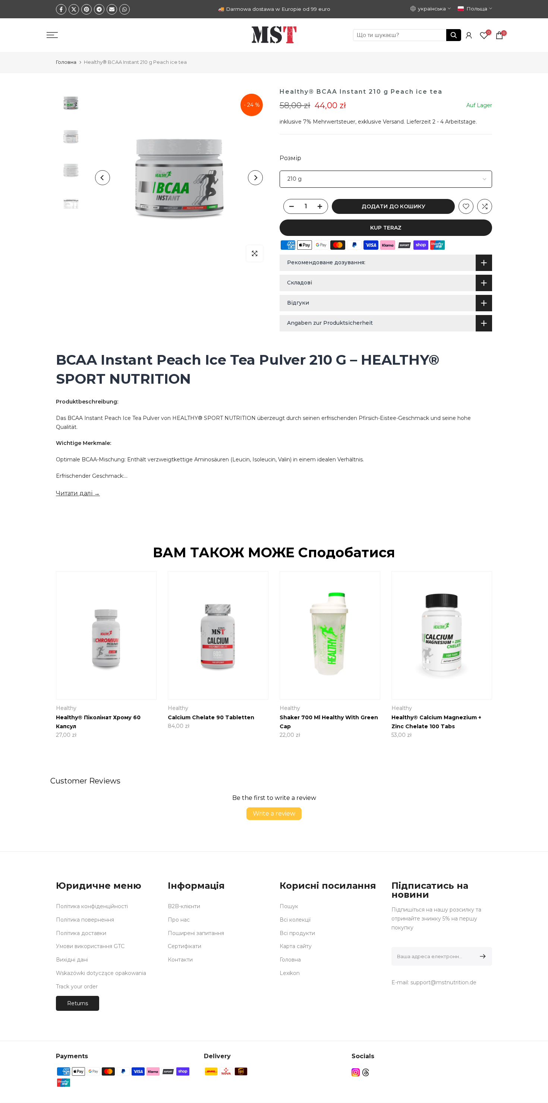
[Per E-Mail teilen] (112, 9)
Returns (77, 1003)
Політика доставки (81, 933)
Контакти (180, 959)
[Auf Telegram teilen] (99, 9)
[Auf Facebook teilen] (61, 9)
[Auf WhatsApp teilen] (124, 9)
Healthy (312, 708)
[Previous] (102, 177)
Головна (66, 62)
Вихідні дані (72, 959)
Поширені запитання (196, 933)
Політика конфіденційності (92, 906)
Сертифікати (184, 946)
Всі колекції (295, 919)
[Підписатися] (481, 956)
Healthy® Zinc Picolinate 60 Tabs (237, 717)
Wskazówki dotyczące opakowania (101, 973)
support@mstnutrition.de (443, 982)
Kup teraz (385, 227)
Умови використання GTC (90, 946)
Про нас (179, 919)
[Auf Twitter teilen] (74, 9)
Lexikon (290, 973)
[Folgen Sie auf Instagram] (356, 1072)
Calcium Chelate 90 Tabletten (457, 717)
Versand (393, 121)
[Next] (255, 177)
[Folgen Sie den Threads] (366, 1072)
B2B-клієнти (184, 906)
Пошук (289, 906)
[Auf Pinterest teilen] (86, 9)
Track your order (77, 986)
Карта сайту (296, 946)
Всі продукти (297, 933)
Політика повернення (85, 919)
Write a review (274, 813)
